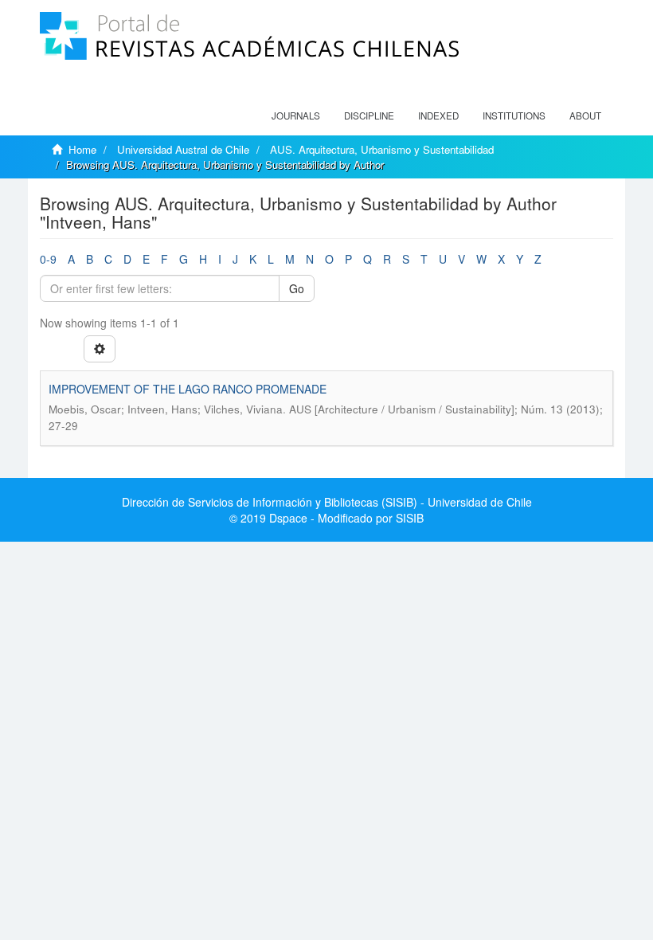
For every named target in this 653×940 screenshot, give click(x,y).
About (585, 115)
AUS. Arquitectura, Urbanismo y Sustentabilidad (382, 149)
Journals (296, 115)
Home (82, 149)
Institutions (514, 115)
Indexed (438, 115)
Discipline (369, 115)
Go (296, 288)
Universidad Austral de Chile (183, 149)
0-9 (48, 259)
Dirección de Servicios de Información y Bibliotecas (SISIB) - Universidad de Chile (327, 502)
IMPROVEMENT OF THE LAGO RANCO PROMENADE (187, 389)
